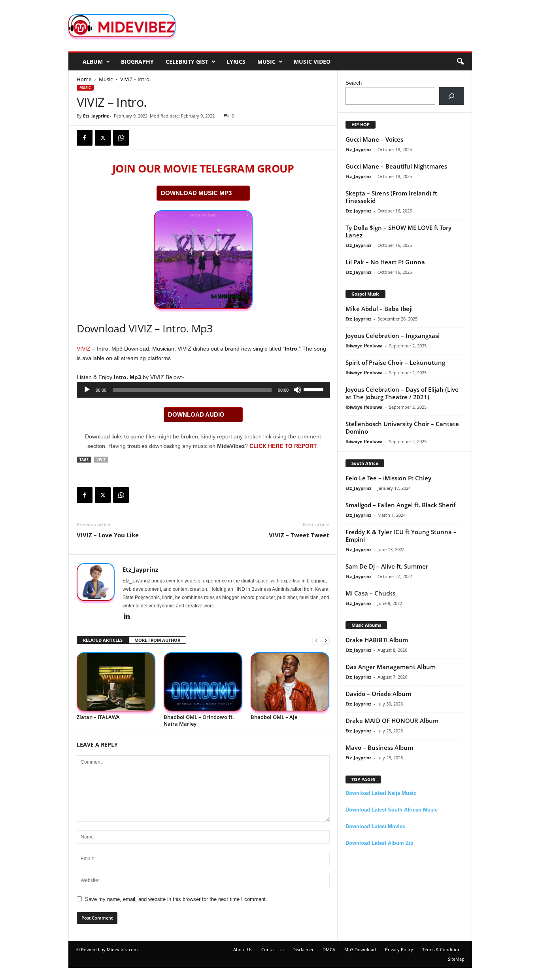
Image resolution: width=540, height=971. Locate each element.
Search (354, 83)
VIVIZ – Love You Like (108, 535)
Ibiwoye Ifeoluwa (364, 346)
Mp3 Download (360, 949)
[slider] (315, 389)
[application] (203, 390)
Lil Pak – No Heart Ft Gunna (385, 262)
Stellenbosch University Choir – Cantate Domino (402, 427)
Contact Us (272, 949)
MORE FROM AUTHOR (157, 640)
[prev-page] (316, 640)
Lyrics (236, 61)
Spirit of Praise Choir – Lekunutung (395, 362)
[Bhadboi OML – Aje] (290, 682)
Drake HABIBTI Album (377, 640)
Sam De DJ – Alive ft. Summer (387, 566)
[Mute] (297, 390)
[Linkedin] (127, 617)
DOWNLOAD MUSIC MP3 (196, 193)
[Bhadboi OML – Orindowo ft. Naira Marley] (203, 682)
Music (266, 61)
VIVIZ (84, 348)
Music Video (312, 61)
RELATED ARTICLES (103, 640)
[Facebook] (85, 138)
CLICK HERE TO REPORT (283, 446)
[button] (460, 61)
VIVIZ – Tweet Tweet (299, 535)
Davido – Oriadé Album (378, 694)
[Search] (451, 96)
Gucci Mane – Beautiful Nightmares (396, 166)
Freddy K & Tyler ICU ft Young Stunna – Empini (401, 535)
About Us (242, 949)
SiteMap (456, 959)
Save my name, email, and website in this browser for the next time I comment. (176, 899)
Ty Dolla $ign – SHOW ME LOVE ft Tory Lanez (398, 231)
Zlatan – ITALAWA (98, 717)
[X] (103, 138)
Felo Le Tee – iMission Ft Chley (388, 478)
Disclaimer (303, 949)
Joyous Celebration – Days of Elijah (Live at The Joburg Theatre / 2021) (402, 393)
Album (93, 61)
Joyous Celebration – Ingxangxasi (393, 335)
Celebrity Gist (187, 61)
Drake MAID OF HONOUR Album (392, 720)
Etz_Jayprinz (96, 116)
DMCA (329, 949)
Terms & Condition (441, 949)
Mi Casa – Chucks (370, 593)
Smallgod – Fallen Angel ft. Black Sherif (400, 505)
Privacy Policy (399, 949)
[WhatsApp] (121, 138)
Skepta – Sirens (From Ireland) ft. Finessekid (392, 197)
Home (84, 79)
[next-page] (326, 640)
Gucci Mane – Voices (374, 139)
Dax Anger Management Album (391, 667)
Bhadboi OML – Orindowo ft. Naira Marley (199, 720)
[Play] (87, 390)
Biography (137, 61)
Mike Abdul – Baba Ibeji (379, 309)
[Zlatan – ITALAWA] (116, 682)
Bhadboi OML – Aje (274, 717)
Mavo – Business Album (379, 747)
